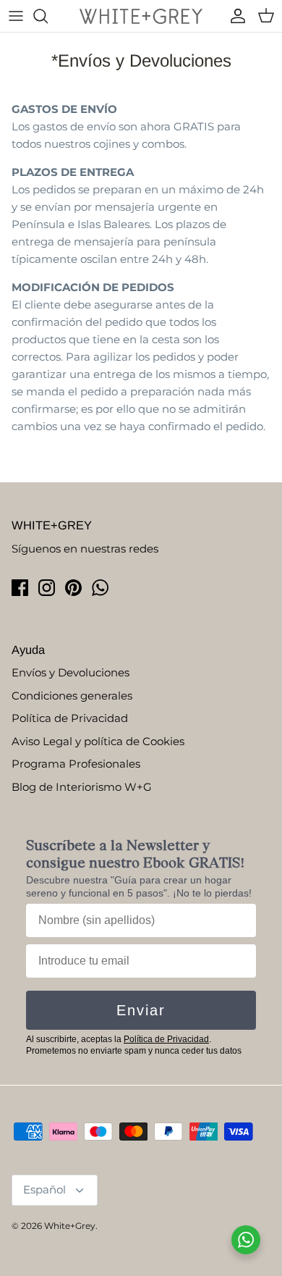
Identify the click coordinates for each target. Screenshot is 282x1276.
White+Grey (69, 1225)
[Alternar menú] (16, 16)
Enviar (141, 1010)
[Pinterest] (73, 587)
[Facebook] (20, 587)
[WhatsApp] (100, 587)
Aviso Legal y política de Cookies (98, 741)
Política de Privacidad (70, 718)
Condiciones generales (72, 695)
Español (44, 1189)
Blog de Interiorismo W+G (82, 787)
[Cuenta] (234, 16)
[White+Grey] (141, 15)
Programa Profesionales (76, 764)
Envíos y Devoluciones (70, 672)
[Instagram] (46, 587)
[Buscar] (48, 16)
